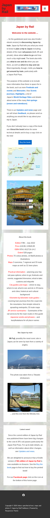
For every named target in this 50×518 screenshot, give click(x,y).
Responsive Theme (11, 511)
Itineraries (21, 91)
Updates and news (25, 110)
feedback (22, 113)
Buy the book (25, 142)
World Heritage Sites (23, 97)
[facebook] (23, 495)
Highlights (20, 94)
